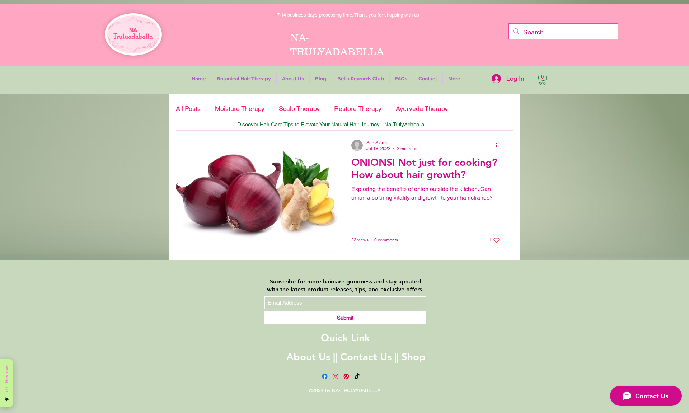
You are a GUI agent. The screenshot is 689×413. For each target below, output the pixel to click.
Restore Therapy (357, 108)
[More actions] (499, 145)
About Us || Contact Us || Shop (356, 357)
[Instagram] (335, 376)
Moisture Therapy (239, 108)
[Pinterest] (346, 376)
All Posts (188, 108)
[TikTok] (357, 376)
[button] (243, 78)
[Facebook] (324, 376)
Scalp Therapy (299, 108)
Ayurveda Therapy (422, 108)
